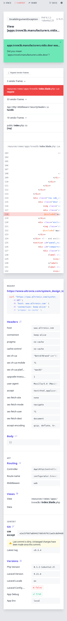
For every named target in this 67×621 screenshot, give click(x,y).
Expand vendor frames (19, 73)
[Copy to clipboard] (56, 297)
